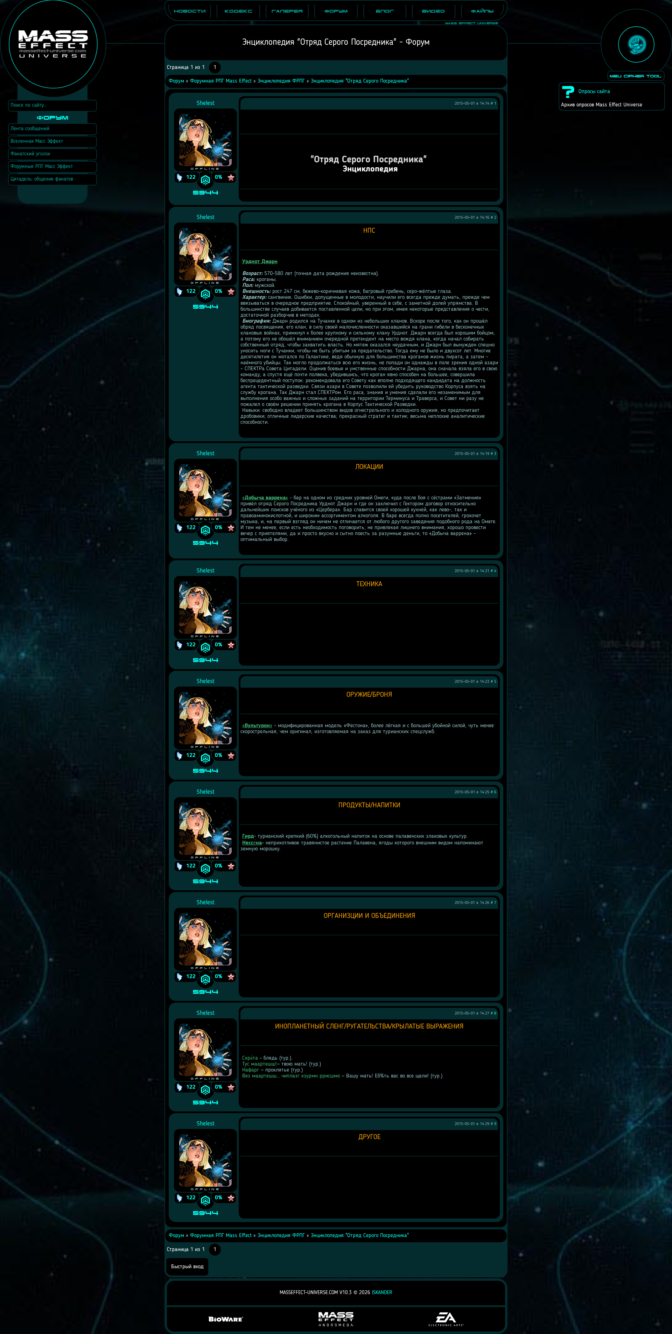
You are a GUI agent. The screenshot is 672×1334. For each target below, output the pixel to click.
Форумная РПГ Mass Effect (221, 81)
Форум (176, 81)
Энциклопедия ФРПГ (281, 81)
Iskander (382, 1293)
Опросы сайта (594, 91)
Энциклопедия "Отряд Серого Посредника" (360, 81)
